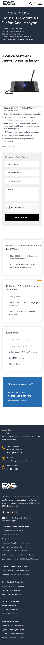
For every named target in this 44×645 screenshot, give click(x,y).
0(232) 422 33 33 (19, 396)
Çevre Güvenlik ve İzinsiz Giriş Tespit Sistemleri (20, 559)
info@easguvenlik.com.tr (17, 400)
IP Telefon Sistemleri (10, 610)
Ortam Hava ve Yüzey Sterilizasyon (15, 570)
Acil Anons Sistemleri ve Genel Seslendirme (19, 555)
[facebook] (3, 512)
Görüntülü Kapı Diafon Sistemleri (13, 34)
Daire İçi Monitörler (16, 296)
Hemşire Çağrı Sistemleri (11, 590)
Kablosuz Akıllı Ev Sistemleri (13, 626)
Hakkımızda (6, 521)
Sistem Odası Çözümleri (11, 614)
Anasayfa (5, 29)
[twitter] (8, 512)
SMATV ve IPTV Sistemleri (12, 594)
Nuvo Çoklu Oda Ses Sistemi (13, 634)
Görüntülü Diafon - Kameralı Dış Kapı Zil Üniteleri (23, 304)
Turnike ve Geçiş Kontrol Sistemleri (15, 543)
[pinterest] (17, 512)
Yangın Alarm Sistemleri (11, 539)
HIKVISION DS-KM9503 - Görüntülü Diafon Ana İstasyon (23, 257)
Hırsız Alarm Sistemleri (10, 535)
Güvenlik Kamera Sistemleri (12, 531)
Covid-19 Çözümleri (16, 358)
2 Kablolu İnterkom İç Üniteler (13, 638)
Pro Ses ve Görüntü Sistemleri (20, 346)
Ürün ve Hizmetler (17, 29)
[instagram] (12, 512)
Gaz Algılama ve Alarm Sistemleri (15, 551)
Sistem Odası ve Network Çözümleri (23, 352)
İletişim (13, 521)
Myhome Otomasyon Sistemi (13, 630)
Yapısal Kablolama (9, 606)
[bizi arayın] (35, 3)
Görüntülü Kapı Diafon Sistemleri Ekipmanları (22, 312)
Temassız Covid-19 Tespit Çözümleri (16, 574)
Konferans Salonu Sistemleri (13, 586)
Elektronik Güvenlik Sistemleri (12, 31)
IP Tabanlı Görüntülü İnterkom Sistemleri (15, 37)
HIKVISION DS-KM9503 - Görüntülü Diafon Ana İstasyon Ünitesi (23, 266)
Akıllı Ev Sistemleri (16, 364)
